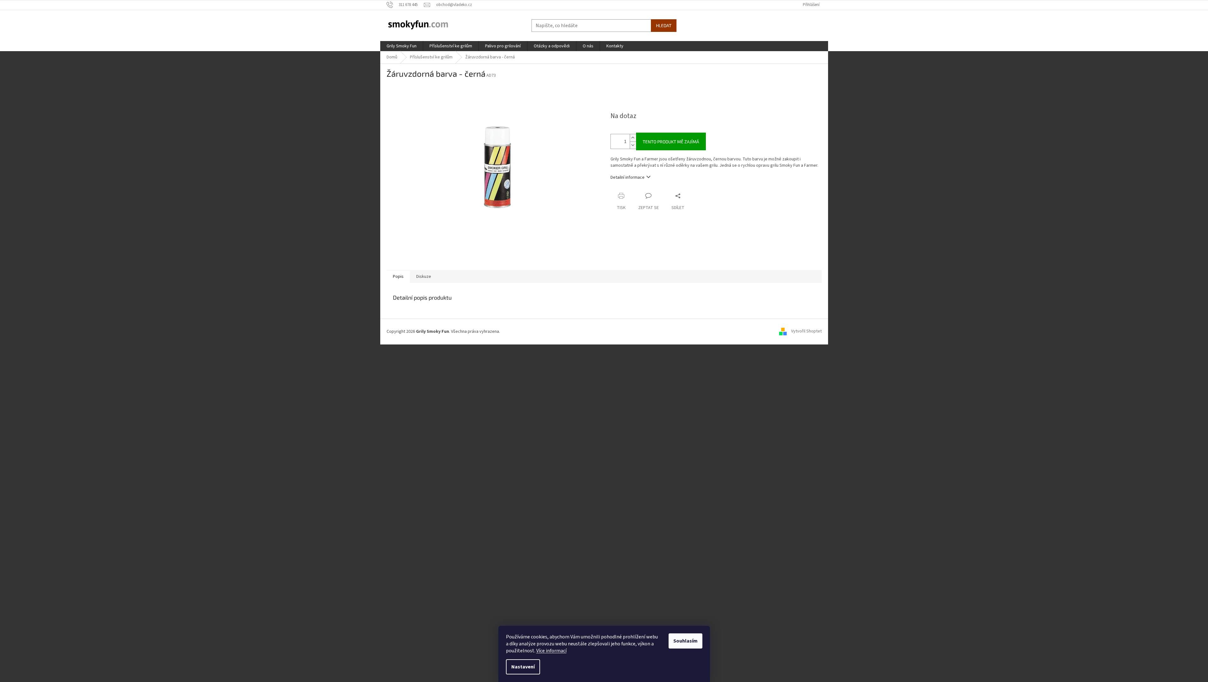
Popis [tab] (398, 276)
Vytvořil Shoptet (806, 331)
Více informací (551, 650)
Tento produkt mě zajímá (671, 141)
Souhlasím (685, 640)
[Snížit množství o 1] (633, 145)
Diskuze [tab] (423, 276)
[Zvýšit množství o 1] (633, 137)
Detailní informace (627, 177)
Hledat (663, 25)
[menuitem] (401, 46)
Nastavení (523, 666)
